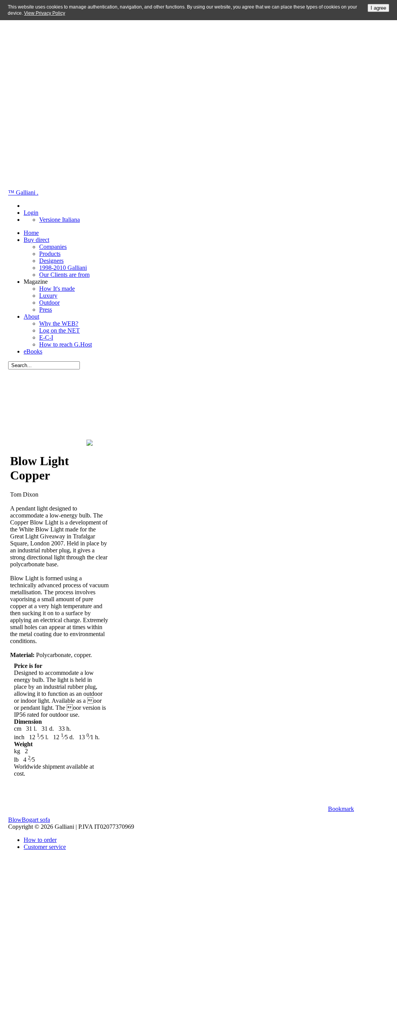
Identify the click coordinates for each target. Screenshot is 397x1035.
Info (371, 809)
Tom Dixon (26, 381)
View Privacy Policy (44, 13)
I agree (378, 8)
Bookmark (341, 809)
